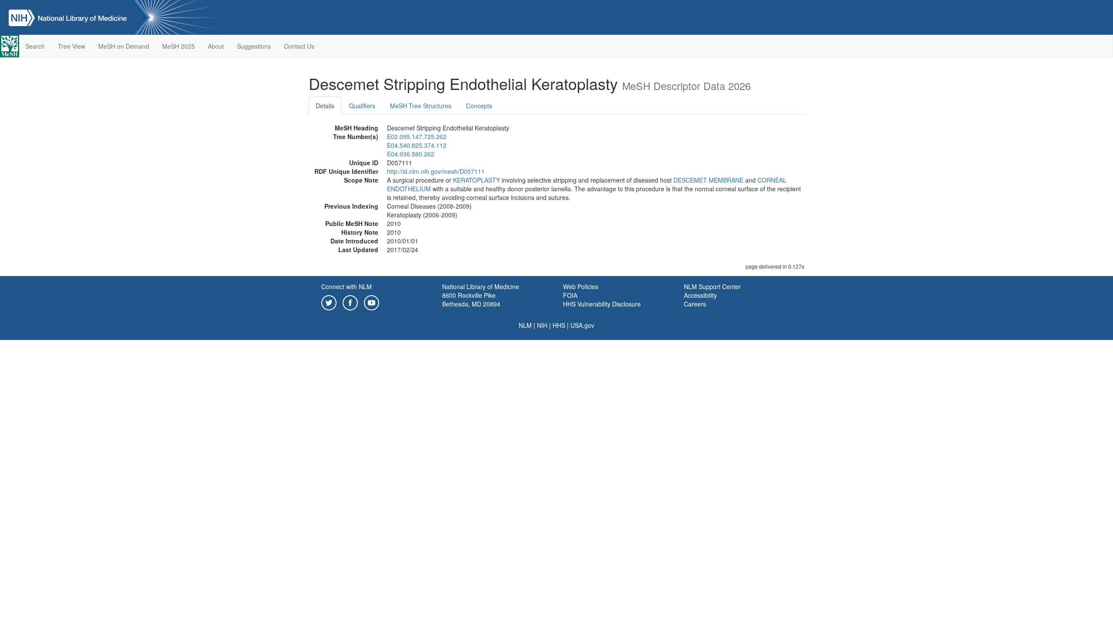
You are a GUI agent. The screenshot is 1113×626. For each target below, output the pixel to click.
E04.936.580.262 (410, 154)
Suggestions (254, 46)
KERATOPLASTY (476, 180)
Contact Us (299, 46)
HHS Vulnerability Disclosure (602, 304)
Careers (695, 304)
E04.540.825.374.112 (417, 145)
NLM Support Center (712, 286)
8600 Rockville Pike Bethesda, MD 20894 (471, 299)
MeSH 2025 (178, 46)
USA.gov (582, 325)
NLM (525, 325)
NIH (542, 325)
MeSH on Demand (123, 46)
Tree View (71, 46)
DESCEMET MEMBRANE (708, 180)
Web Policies (580, 286)
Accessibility (700, 295)
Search (35, 46)
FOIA (570, 295)
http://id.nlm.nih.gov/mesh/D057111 (436, 171)
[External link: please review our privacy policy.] (329, 301)
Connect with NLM (346, 286)
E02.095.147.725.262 (417, 136)
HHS (559, 325)
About (216, 46)
